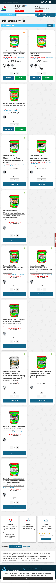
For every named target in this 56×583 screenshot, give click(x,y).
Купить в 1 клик (8, 77)
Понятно (28, 578)
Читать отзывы (46, 539)
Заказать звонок (19, 10)
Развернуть (50, 25)
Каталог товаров (8, 14)
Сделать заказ (14, 184)
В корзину (20, 77)
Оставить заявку (38, 10)
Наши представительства (10, 2)
